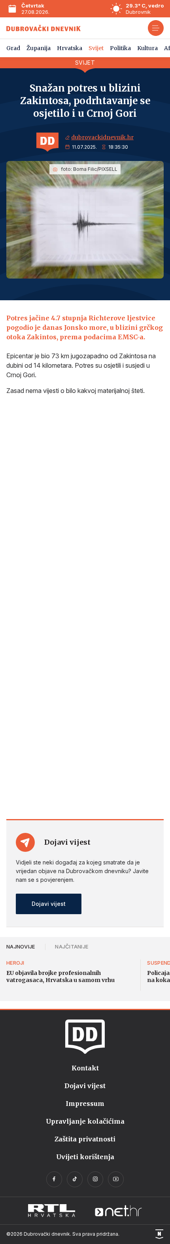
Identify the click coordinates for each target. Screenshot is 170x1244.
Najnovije (20, 946)
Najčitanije (71, 946)
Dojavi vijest (49, 903)
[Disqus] (85, 506)
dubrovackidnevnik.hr (102, 137)
